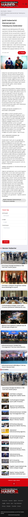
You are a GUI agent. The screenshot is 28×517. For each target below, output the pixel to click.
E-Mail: (4, 219)
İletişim (9, 506)
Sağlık (3, 503)
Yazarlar (14, 506)
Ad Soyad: (5, 213)
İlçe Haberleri (18, 503)
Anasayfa (4, 500)
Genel (8, 503)
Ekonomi (20, 500)
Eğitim (15, 500)
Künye (19, 506)
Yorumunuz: (5, 225)
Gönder (6, 242)
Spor (12, 503)
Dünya (4, 506)
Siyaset (11, 500)
